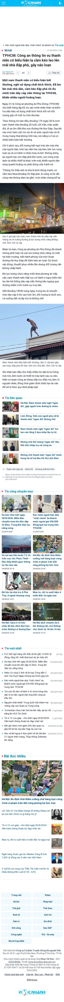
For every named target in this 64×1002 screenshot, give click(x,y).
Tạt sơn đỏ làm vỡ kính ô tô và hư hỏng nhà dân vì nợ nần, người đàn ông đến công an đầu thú (33, 694)
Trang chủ (16, 895)
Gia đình (48, 921)
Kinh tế (16, 915)
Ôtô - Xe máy (48, 934)
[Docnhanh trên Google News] (8, 73)
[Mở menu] (3, 3)
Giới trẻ (47, 915)
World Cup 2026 (16, 941)
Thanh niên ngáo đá (14, 469)
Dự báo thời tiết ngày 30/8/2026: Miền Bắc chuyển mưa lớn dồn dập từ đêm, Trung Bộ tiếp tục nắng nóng (33, 665)
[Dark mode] (60, 3)
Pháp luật (47, 902)
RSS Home (32, 980)
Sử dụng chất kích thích (44, 469)
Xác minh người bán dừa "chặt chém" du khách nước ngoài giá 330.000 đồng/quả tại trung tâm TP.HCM (33, 683)
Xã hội (16, 902)
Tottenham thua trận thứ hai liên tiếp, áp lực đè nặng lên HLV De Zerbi (33, 712)
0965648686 (14, 962)
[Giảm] (17, 72)
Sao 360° (47, 928)
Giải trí (16, 921)
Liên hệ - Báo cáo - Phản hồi (39, 974)
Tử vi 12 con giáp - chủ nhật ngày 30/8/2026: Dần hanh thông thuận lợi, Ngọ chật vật (33, 720)
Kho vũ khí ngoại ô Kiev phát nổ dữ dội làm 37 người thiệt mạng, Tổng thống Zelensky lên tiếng (33, 736)
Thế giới (16, 908)
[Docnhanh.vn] (32, 993)
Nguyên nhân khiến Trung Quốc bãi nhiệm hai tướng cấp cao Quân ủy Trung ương (33, 704)
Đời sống (16, 928)
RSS (58, 974)
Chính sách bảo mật (14, 974)
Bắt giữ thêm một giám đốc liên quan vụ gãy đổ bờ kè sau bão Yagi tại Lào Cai (33, 727)
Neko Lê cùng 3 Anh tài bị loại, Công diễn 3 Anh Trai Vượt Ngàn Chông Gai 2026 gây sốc (33, 674)
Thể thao (47, 908)
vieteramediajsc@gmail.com (42, 962)
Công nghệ (16, 934)
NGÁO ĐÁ (29, 469)
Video (48, 895)
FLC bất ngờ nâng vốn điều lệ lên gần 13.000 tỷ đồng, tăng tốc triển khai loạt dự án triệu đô (33, 656)
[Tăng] (28, 72)
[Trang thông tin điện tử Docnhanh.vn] (31, 3)
